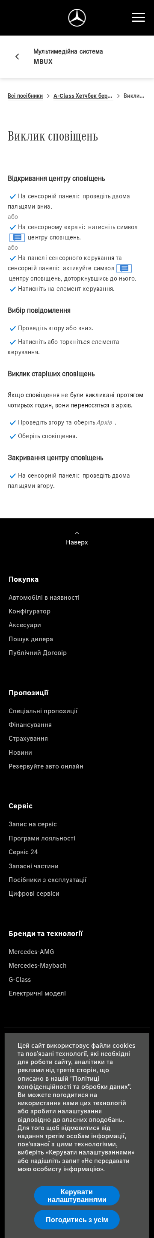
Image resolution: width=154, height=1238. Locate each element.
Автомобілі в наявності (44, 597)
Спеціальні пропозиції (43, 710)
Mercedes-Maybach (38, 965)
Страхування (28, 738)
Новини (20, 752)
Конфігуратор (29, 611)
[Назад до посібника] (20, 56)
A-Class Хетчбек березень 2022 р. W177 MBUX (83, 96)
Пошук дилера (31, 638)
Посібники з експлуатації (47, 879)
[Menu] (138, 17)
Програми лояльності (42, 838)
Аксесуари (25, 624)
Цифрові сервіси (34, 893)
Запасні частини (34, 865)
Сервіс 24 (23, 851)
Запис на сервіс (33, 823)
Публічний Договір (38, 652)
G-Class (20, 979)
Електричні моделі (37, 993)
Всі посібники (25, 96)
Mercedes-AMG (31, 951)
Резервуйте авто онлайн (46, 766)
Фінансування (30, 724)
